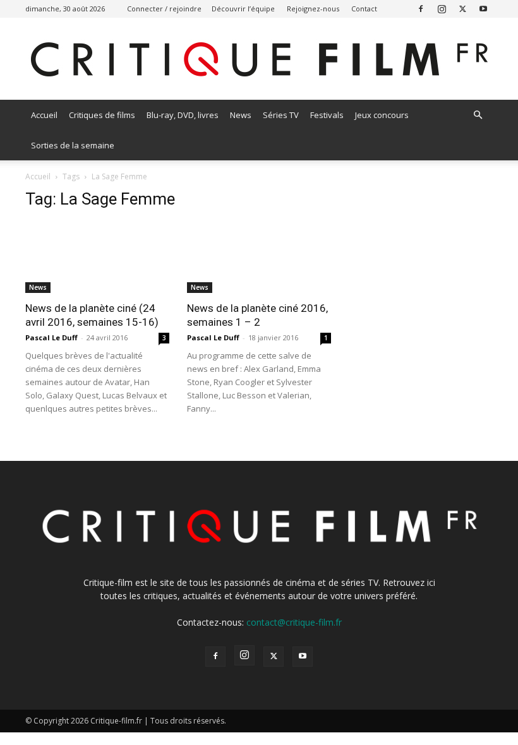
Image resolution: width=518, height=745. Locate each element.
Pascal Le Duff (51, 337)
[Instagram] (441, 8)
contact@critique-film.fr (294, 622)
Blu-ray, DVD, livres (183, 115)
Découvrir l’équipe (243, 8)
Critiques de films (102, 115)
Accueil (44, 115)
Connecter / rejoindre (164, 8)
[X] (462, 8)
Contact (364, 8)
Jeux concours (382, 115)
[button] (477, 115)
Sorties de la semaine (72, 145)
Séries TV (281, 115)
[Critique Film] (259, 59)
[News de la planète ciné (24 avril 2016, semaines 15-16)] (97, 257)
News (240, 115)
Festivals (327, 115)
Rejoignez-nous (313, 8)
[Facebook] (420, 8)
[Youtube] (483, 8)
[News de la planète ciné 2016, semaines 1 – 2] (259, 257)
